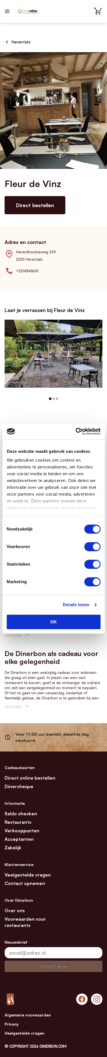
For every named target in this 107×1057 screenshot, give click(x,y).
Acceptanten (19, 839)
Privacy (12, 1024)
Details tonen (76, 604)
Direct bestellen (35, 205)
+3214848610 (27, 270)
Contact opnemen (25, 883)
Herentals (20, 41)
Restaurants (18, 822)
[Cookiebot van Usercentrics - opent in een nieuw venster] (76, 431)
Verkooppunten (22, 830)
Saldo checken (21, 813)
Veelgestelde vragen (28, 875)
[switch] (92, 546)
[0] (97, 11)
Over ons (15, 910)
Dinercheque (19, 786)
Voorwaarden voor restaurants (25, 922)
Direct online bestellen (30, 778)
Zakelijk (13, 847)
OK (53, 621)
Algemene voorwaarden (28, 1015)
